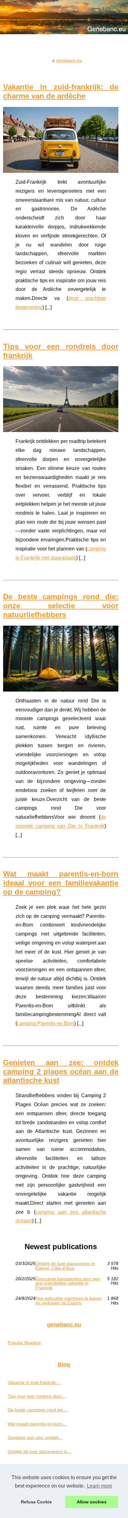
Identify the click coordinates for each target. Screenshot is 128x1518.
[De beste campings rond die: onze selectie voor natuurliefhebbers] (60, 659)
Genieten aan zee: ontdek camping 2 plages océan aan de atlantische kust (60, 1071)
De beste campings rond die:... (38, 1409)
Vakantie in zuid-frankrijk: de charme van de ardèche (60, 91)
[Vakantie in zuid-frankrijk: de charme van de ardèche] (60, 140)
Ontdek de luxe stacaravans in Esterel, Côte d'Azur (65, 1265)
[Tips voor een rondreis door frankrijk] (60, 399)
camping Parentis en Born (45, 1023)
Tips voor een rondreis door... (37, 1396)
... (48, 307)
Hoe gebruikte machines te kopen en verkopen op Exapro (68, 1300)
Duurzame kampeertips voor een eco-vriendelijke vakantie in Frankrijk (67, 1283)
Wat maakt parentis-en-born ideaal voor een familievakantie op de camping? (60, 883)
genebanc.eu (69, 60)
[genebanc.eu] (64, 17)
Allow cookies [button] (92, 1501)
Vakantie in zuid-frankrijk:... (34, 1382)
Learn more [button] (99, 1485)
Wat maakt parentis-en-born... (37, 1423)
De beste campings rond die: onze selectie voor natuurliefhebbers (60, 605)
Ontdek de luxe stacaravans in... (39, 1451)
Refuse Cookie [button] (36, 1501)
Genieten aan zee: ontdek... (35, 1437)
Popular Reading (24, 1342)
